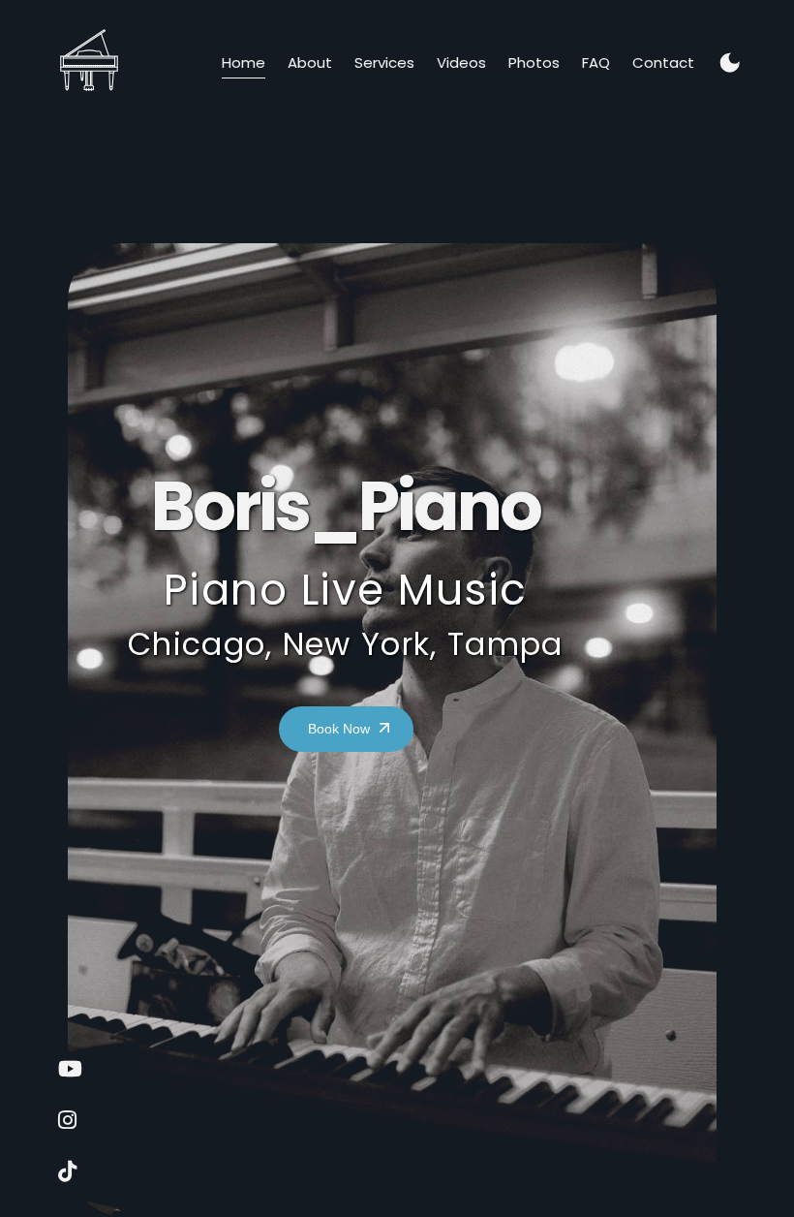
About (310, 62)
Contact (663, 62)
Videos (461, 62)
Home (243, 62)
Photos (534, 62)
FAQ (596, 62)
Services (384, 62)
